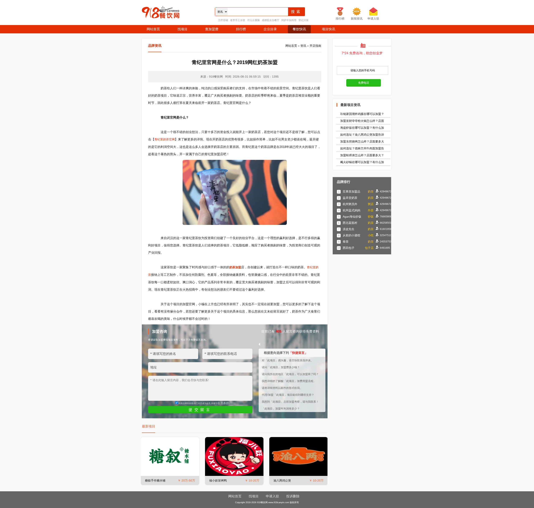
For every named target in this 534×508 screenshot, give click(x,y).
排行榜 (241, 29)
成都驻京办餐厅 (270, 20)
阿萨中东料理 (288, 20)
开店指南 (315, 45)
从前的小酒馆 (351, 235)
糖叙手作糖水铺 (155, 480)
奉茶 (346, 241)
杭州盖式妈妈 (351, 210)
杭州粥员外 (350, 204)
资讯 (303, 45)
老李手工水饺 (237, 20)
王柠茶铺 (223, 20)
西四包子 (348, 248)
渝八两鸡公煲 (282, 480)
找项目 (183, 29)
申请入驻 (272, 496)
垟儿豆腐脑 (253, 20)
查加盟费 (211, 29)
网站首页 (153, 29)
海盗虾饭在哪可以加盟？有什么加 (362, 127)
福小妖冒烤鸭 (218, 480)
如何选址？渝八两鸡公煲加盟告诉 (362, 134)
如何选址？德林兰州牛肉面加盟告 (362, 148)
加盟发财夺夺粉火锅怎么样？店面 (362, 120)
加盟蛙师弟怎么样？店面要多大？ (362, 155)
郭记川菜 (303, 20)
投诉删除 (293, 496)
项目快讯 (328, 29)
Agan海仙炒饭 (352, 216)
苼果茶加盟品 (351, 191)
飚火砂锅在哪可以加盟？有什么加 (362, 162)
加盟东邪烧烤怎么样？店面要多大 (362, 141)
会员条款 (223, 403)
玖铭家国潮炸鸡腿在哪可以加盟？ (362, 114)
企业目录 (270, 29)
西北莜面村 (350, 222)
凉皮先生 (348, 229)
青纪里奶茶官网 (164, 139)
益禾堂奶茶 (350, 197)
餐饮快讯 (299, 29)
